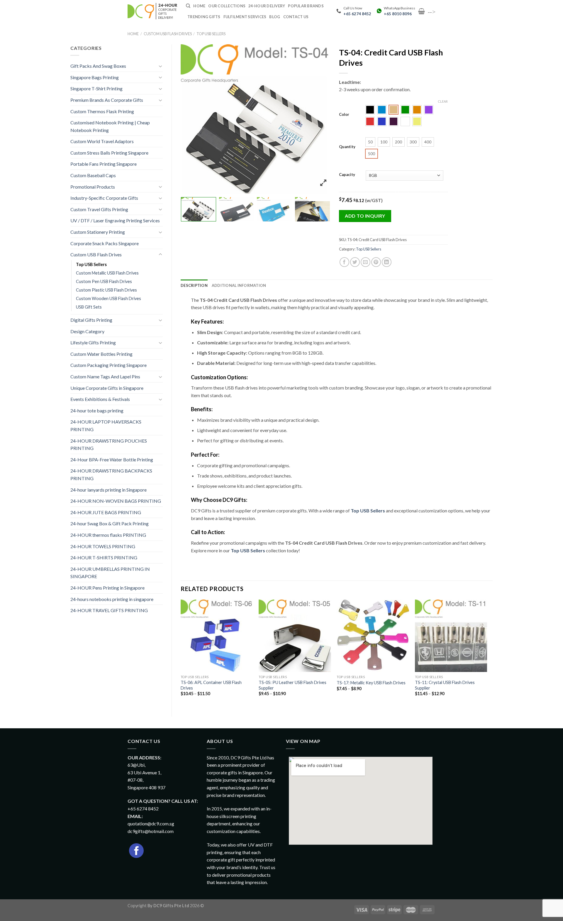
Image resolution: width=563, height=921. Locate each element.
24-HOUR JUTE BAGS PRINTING (105, 512)
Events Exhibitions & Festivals (100, 399)
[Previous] (181, 653)
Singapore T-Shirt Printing (96, 88)
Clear (443, 101)
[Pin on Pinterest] (376, 262)
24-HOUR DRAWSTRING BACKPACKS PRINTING (111, 474)
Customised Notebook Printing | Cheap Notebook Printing (110, 126)
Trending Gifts (204, 16)
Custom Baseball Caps (93, 175)
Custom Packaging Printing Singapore (108, 365)
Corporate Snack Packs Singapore (104, 243)
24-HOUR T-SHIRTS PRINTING (103, 557)
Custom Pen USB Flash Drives (104, 281)
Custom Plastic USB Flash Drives (106, 289)
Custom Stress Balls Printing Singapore (109, 152)
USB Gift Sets (89, 306)
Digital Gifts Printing (91, 320)
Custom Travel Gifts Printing (99, 209)
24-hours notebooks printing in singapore (111, 599)
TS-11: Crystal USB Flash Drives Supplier (445, 685)
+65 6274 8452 (357, 13)
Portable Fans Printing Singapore (103, 164)
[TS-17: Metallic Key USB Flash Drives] (373, 636)
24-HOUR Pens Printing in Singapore (107, 587)
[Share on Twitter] (355, 262)
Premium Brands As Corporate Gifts (106, 100)
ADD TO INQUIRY (365, 216)
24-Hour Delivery (266, 6)
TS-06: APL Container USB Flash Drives (211, 685)
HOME (199, 6)
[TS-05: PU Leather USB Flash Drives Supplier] (295, 636)
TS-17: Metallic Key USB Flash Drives (371, 682)
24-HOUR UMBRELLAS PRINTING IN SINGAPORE (110, 572)
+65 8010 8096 (398, 13)
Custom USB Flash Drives (168, 33)
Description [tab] (194, 285)
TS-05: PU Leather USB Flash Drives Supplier (292, 685)
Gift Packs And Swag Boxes (98, 66)
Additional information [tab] (239, 285)
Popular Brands (306, 6)
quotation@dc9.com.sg (151, 823)
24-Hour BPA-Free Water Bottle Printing (111, 459)
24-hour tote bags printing (96, 410)
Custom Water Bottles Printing (101, 354)
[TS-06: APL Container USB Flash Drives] (217, 636)
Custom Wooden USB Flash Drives (108, 298)
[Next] (486, 653)
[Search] (188, 5)
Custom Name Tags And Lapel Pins (105, 376)
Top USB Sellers (210, 33)
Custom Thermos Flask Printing (102, 111)
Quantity (347, 147)
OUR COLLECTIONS (226, 6)
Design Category (87, 331)
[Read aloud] (197, 566)
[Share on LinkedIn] (386, 262)
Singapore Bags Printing (94, 77)
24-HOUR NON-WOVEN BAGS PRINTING (115, 501)
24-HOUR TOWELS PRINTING (102, 546)
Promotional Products (92, 186)
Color (344, 115)
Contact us (296, 16)
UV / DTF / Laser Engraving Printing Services (115, 220)
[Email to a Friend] (365, 262)
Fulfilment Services (245, 16)
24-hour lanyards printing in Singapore (108, 489)
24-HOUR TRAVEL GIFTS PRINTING (109, 610)
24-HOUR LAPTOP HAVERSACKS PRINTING (105, 425)
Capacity (347, 175)
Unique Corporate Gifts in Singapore (106, 388)
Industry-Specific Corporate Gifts (104, 198)
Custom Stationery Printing (97, 232)
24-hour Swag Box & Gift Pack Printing (109, 523)
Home (133, 33)
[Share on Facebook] (344, 262)
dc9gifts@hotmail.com (151, 831)
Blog (274, 16)
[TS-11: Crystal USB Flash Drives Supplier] (451, 636)
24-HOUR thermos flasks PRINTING (108, 535)
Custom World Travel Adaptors (102, 141)
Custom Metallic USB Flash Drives (107, 272)
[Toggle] (160, 66)
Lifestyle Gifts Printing (93, 342)
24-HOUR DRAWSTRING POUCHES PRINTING (108, 444)
